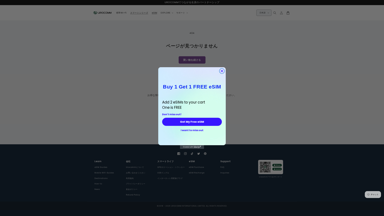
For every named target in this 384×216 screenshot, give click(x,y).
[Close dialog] (222, 71)
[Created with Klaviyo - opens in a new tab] (192, 147)
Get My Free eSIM (192, 122)
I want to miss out (192, 130)
